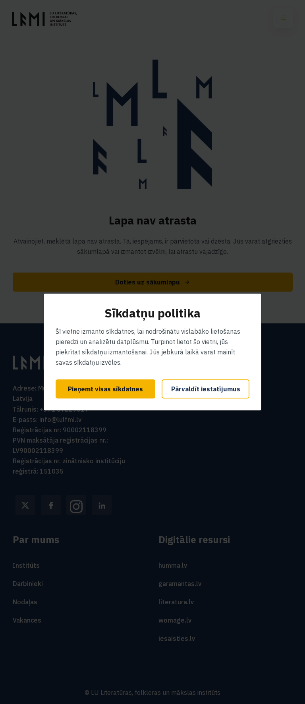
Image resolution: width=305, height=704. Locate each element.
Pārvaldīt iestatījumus (205, 389)
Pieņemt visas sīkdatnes (105, 389)
